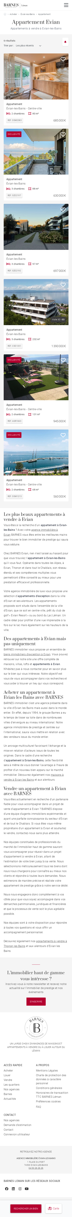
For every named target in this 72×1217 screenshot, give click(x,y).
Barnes (8, 1094)
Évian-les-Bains (28, 14)
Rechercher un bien (26, 1208)
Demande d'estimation (17, 1125)
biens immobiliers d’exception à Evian (27, 654)
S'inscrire (36, 1001)
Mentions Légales (47, 1070)
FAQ (38, 1106)
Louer (7, 1075)
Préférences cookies (48, 1101)
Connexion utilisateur (17, 1134)
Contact (8, 1129)
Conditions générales (49, 1088)
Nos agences (12, 1089)
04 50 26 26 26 (36, 1168)
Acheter (13, 14)
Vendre (8, 1080)
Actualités (10, 1098)
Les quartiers (12, 1084)
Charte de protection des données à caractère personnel (51, 1079)
